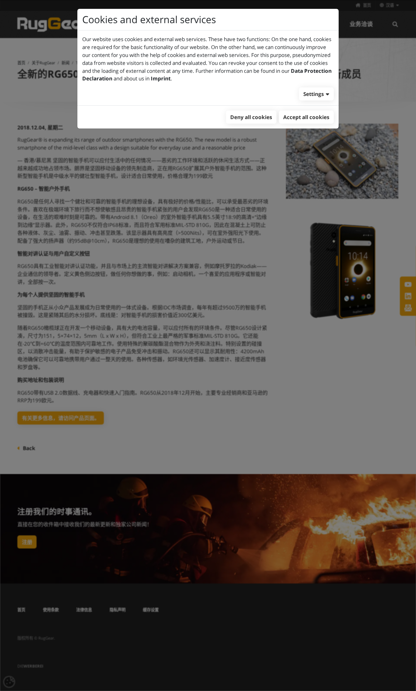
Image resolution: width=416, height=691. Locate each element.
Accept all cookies (306, 117)
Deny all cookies (251, 117)
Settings (313, 93)
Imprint (161, 78)
